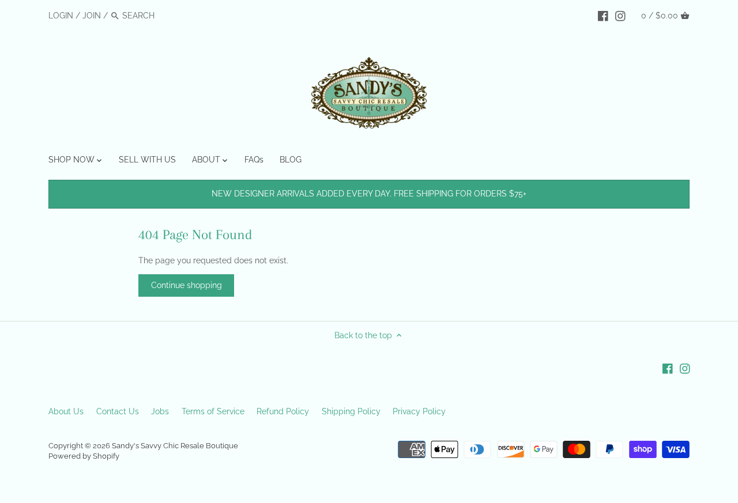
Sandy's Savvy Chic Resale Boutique (175, 445)
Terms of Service (213, 411)
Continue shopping (186, 285)
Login (60, 15)
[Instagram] (620, 15)
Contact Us (117, 411)
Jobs (160, 411)
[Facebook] (603, 15)
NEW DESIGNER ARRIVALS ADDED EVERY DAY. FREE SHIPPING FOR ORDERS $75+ (369, 193)
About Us (66, 411)
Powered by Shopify (83, 456)
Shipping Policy (351, 411)
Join (91, 15)
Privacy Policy (419, 411)
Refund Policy (283, 411)
